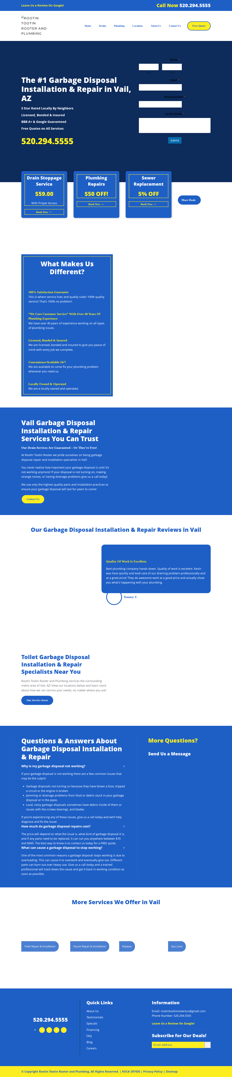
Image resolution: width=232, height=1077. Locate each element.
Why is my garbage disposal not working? (53, 766)
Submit (174, 140)
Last (172, 72)
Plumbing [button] (119, 26)
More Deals (188, 200)
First (148, 72)
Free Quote (198, 25)
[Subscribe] (207, 1045)
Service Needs (174, 113)
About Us (156, 26)
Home (88, 26)
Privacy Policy (153, 1071)
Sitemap (172, 1071)
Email (174, 80)
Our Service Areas (37, 700)
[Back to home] (36, 26)
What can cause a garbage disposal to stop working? (61, 848)
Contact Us (175, 26)
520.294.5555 (195, 5)
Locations (137, 26)
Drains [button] (102, 26)
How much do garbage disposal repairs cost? (56, 826)
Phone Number (174, 97)
